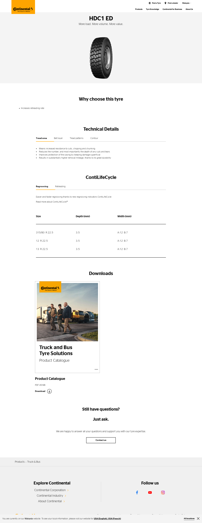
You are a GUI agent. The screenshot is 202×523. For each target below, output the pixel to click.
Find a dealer (173, 3)
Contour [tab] (94, 138)
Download (40, 391)
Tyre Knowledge (152, 9)
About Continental (50, 501)
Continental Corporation (50, 490)
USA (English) (100, 519)
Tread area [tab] (41, 138)
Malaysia (185, 3)
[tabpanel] (101, 151)
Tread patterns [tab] (76, 138)
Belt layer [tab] (58, 138)
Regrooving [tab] (42, 186)
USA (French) (114, 519)
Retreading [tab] (60, 186)
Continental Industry (50, 495)
